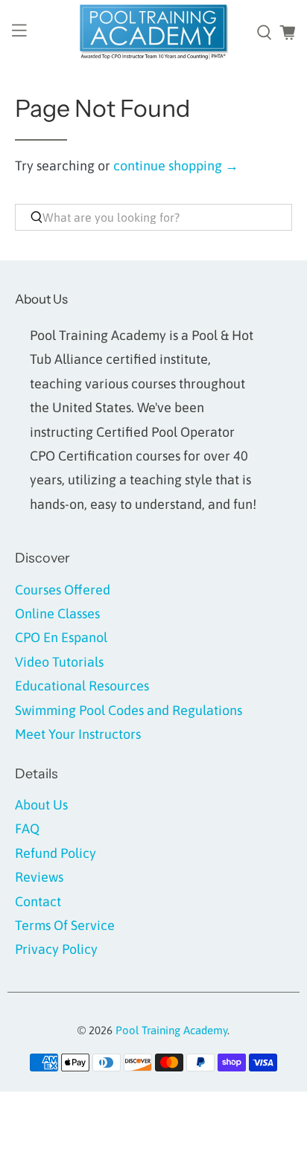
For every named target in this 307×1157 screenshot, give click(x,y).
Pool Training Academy (171, 1030)
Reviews (39, 877)
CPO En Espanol (61, 637)
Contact (38, 901)
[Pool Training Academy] (153, 33)
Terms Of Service (65, 925)
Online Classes (57, 613)
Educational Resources (82, 685)
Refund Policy (55, 853)
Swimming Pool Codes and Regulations (128, 710)
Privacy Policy (56, 949)
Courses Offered (62, 589)
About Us (41, 805)
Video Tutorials (59, 662)
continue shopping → (175, 165)
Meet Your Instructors (78, 734)
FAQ (27, 828)
